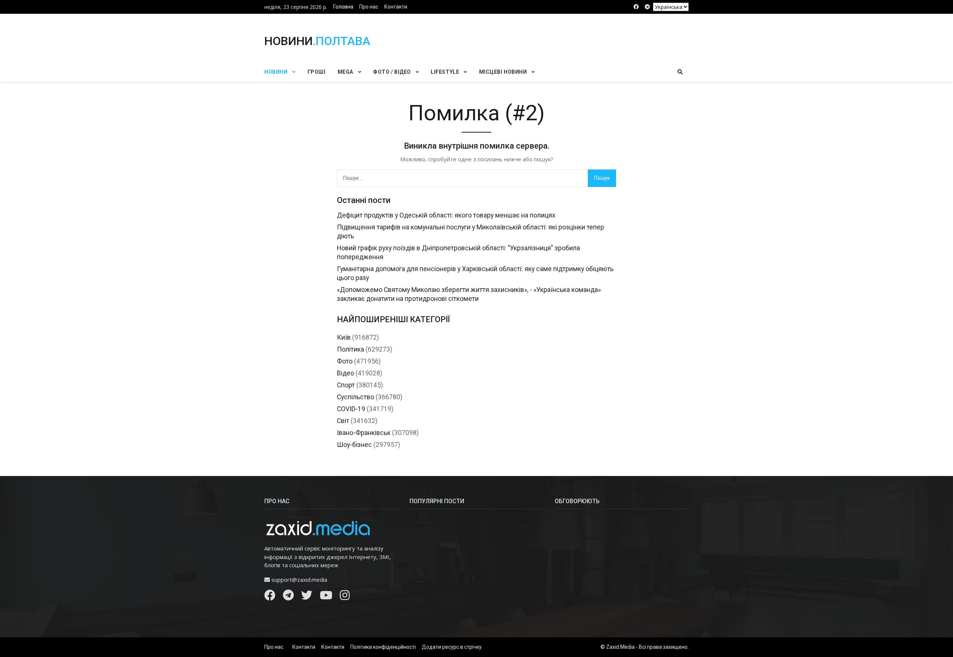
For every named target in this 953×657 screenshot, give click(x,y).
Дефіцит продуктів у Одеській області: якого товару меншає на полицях (446, 215)
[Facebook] (269, 597)
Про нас (368, 7)
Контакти (395, 7)
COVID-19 (351, 409)
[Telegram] (288, 597)
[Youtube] (326, 597)
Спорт (346, 385)
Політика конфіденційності (383, 647)
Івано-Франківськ (364, 433)
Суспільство (355, 397)
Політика (350, 349)
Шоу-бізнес (354, 444)
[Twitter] (306, 597)
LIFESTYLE (445, 72)
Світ (343, 421)
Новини (275, 72)
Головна (343, 7)
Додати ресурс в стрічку (452, 647)
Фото (345, 361)
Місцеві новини (503, 72)
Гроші (316, 72)
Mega (345, 72)
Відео (345, 373)
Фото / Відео (392, 72)
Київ (344, 337)
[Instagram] (345, 597)
